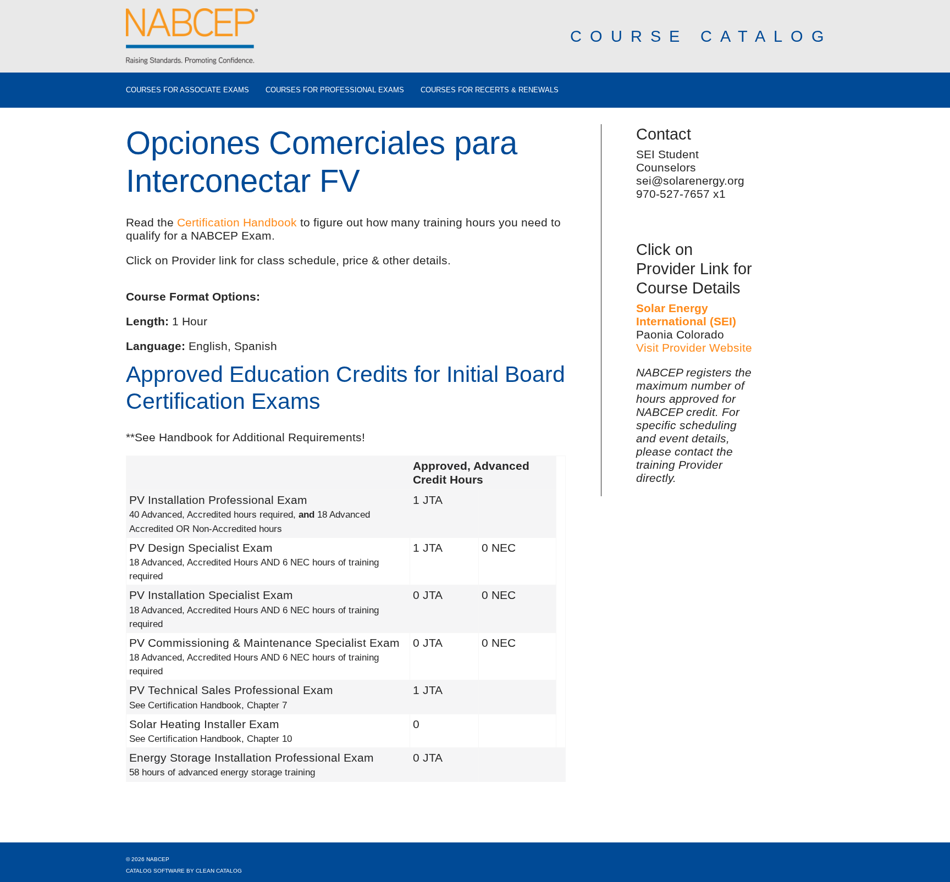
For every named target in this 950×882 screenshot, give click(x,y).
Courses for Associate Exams (187, 90)
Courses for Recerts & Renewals (490, 90)
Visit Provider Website (694, 347)
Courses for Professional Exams (335, 90)
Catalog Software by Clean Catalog (184, 871)
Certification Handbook (237, 222)
